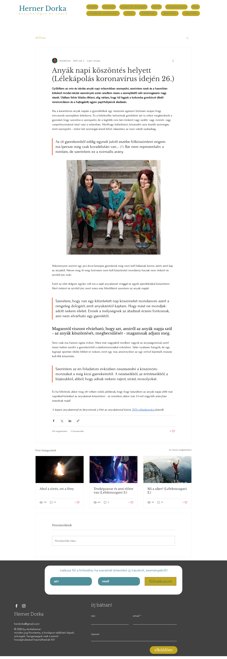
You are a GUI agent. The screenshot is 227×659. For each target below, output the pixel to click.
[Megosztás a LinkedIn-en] (69, 420)
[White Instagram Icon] (23, 606)
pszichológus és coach (43, 13)
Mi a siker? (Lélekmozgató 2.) (167, 490)
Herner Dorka (42, 8)
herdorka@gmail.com (27, 623)
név (93, 616)
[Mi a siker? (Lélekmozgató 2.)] (167, 469)
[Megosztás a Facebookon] (53, 420)
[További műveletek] (173, 61)
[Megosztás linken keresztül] (78, 420)
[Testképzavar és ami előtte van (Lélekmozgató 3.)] (114, 469)
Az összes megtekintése (180, 450)
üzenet (95, 634)
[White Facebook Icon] (16, 606)
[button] (191, 13)
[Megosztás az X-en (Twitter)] (61, 420)
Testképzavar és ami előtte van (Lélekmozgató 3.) (113, 490)
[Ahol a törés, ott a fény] (60, 469)
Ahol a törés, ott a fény (57, 489)
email (136, 616)
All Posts (40, 37)
